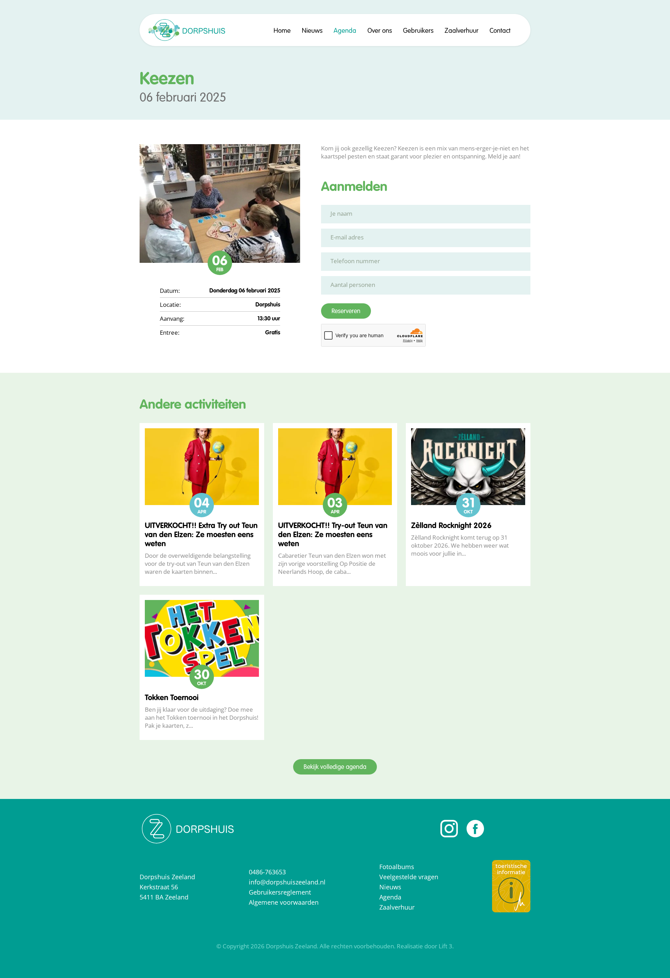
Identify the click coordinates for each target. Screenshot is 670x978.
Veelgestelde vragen (408, 877)
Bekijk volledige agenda (335, 767)
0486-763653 (267, 872)
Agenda (345, 31)
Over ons (379, 31)
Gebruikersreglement (280, 892)
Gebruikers (418, 31)
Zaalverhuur (461, 31)
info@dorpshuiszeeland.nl (287, 882)
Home (282, 31)
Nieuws (312, 31)
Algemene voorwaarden (284, 902)
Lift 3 (445, 946)
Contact (500, 31)
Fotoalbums (396, 866)
